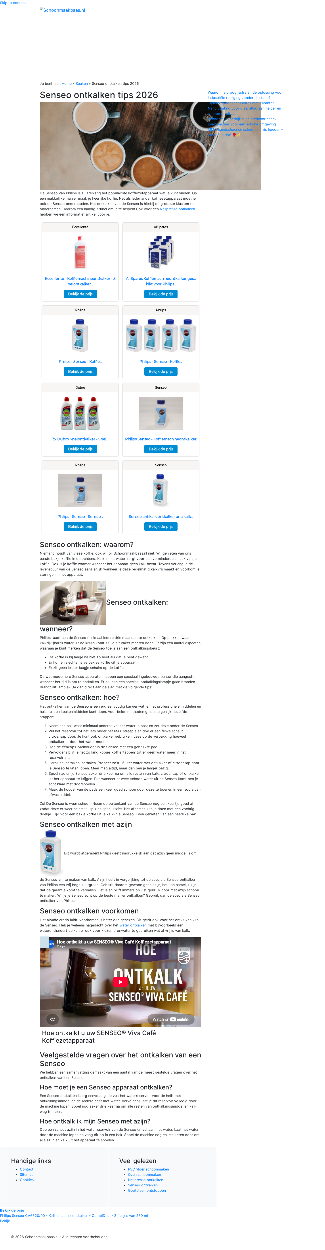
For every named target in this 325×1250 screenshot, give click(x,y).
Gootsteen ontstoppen (147, 1190)
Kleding (246, 10)
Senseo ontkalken (143, 1185)
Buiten (205, 10)
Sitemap (27, 1174)
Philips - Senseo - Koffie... (80, 362)
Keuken (82, 83)
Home (191, 10)
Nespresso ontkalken (177, 209)
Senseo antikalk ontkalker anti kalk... (161, 517)
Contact (26, 1169)
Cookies (27, 1180)
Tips (279, 10)
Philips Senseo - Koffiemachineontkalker (161, 439)
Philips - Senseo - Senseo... (80, 517)
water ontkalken (133, 925)
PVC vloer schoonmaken (148, 1169)
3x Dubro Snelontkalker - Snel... (80, 439)
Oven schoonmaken (144, 1174)
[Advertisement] (162, 48)
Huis (218, 10)
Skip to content (13, 2)
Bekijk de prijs (80, 294)
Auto (232, 10)
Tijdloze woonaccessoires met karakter (241, 103)
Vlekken (266, 10)
